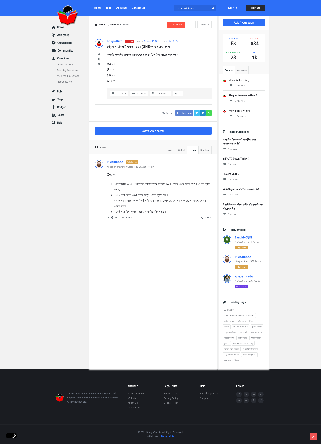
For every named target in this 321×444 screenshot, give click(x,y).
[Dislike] (99, 64)
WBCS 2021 (229, 309)
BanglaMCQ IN (243, 237)
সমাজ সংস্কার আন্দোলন (231, 349)
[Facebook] (239, 394)
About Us (121, 7)
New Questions (65, 64)
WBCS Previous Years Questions (239, 315)
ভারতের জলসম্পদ (256, 332)
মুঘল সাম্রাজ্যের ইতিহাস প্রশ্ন (243, 343)
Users (61, 114)
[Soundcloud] (239, 400)
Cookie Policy (171, 402)
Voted (171, 150)
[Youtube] (261, 394)
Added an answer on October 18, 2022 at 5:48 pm (130, 166)
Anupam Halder (244, 276)
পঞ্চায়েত (226, 326)
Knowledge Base (209, 393)
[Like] (99, 53)
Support (204, 398)
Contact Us (138, 7)
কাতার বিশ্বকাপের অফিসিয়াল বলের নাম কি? (241, 189)
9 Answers (240, 85)
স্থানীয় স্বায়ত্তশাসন (249, 354)
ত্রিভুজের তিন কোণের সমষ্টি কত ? (243, 95)
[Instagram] (246, 400)
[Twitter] (246, 394)
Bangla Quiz (167, 436)
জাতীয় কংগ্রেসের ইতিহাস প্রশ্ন (247, 321)
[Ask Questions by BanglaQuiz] (70, 8)
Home (97, 7)
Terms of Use (171, 393)
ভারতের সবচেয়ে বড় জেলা (239, 110)
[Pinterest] (253, 400)
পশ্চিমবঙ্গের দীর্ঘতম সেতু (238, 80)
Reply (129, 217)
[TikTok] (261, 400)
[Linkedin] (253, 394)
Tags (60, 99)
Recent (193, 150)
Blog (108, 7)
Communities (65, 50)
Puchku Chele (243, 256)
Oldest (181, 150)
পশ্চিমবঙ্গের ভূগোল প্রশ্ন (240, 326)
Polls (60, 91)
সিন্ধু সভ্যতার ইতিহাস (231, 354)
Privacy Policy (171, 398)
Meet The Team (136, 393)
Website (132, 398)
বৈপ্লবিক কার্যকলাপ (230, 332)
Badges (61, 107)
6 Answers (240, 116)
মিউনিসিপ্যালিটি (256, 337)
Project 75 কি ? (231, 174)
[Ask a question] (313, 436)
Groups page (64, 42)
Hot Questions (64, 81)
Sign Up (256, 7)
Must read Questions (68, 76)
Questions (63, 58)
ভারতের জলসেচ (229, 337)
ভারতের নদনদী (242, 337)
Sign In (232, 7)
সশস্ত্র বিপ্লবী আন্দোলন (250, 349)
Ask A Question (244, 22)
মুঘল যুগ (226, 343)
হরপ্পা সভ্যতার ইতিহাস (231, 360)
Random (205, 150)
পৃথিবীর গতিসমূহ (257, 326)
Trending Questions (67, 70)
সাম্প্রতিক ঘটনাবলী (171, 41)
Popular (229, 70)
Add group (63, 34)
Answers (242, 70)
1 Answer (233, 148)
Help (59, 122)
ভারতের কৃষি (243, 332)
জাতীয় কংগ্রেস (229, 321)
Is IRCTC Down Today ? (236, 158)
